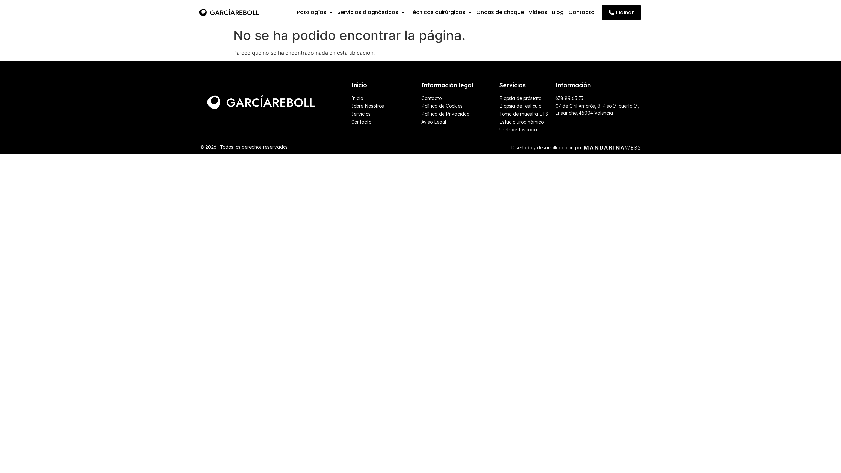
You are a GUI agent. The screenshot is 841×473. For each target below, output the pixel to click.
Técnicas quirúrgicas (437, 12)
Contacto (581, 12)
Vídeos (538, 12)
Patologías (311, 12)
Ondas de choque (500, 12)
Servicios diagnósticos (367, 12)
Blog (558, 12)
